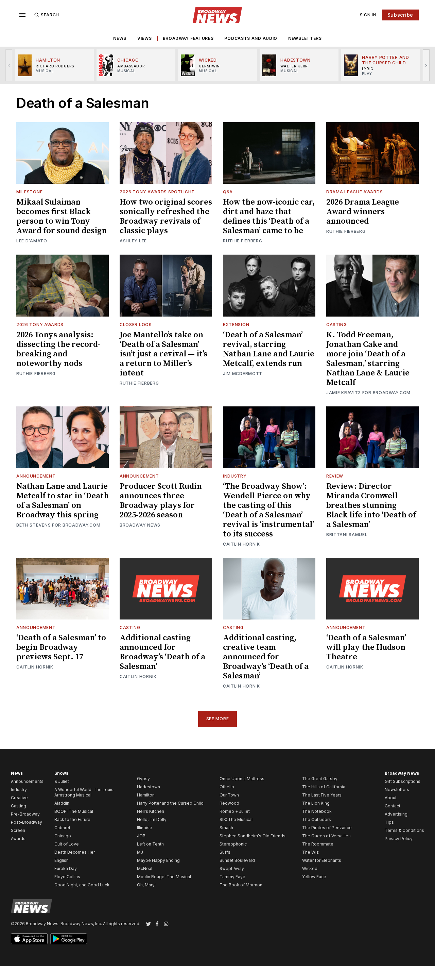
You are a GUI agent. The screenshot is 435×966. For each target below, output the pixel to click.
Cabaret (62, 827)
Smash (226, 827)
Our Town (229, 795)
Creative (19, 797)
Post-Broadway (26, 822)
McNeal (144, 868)
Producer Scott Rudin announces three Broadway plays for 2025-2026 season (161, 500)
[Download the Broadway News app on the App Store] (29, 938)
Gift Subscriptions (402, 781)
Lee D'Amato (31, 240)
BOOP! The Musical (73, 811)
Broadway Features (188, 38)
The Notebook (317, 811)
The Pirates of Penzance (327, 827)
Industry (235, 476)
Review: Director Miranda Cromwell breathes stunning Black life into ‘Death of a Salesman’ (371, 505)
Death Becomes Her (74, 852)
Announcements (27, 781)
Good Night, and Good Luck (81, 884)
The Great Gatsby (319, 778)
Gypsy (143, 778)
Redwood (229, 803)
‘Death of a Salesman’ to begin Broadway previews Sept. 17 (61, 647)
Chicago (62, 835)
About (391, 797)
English (61, 860)
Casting (336, 324)
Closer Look (136, 324)
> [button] (426, 65)
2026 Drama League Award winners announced (362, 211)
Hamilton (146, 795)
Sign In (368, 14)
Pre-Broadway (25, 814)
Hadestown (148, 786)
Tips (389, 822)
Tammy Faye (232, 876)
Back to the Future (72, 819)
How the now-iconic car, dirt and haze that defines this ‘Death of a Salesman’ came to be (269, 216)
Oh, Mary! (146, 884)
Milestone (29, 191)
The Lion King (316, 803)
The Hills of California (323, 786)
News (119, 38)
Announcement (35, 476)
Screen (18, 830)
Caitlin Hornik (241, 544)
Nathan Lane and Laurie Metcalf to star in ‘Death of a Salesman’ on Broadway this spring (62, 500)
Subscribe (400, 15)
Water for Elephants (321, 860)
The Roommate (317, 844)
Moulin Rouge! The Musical (164, 876)
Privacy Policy (399, 838)
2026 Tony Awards (40, 324)
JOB (141, 835)
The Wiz (310, 852)
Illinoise (144, 827)
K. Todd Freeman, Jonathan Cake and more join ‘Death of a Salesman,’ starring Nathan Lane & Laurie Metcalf (368, 359)
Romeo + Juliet (235, 811)
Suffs (225, 852)
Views (144, 38)
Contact (392, 805)
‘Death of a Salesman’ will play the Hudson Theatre (366, 647)
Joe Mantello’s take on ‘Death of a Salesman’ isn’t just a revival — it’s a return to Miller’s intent (163, 354)
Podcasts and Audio (250, 38)
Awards (18, 838)
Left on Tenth (150, 844)
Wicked (309, 868)
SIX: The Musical (236, 819)
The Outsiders (316, 819)
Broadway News (140, 525)
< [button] (9, 65)
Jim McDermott (242, 373)
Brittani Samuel (347, 534)
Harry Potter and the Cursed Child (170, 803)
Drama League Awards (354, 191)
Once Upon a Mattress (242, 778)
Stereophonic (233, 844)
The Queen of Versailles (326, 835)
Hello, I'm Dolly (152, 819)
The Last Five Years (322, 795)
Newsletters (305, 38)
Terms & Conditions (404, 830)
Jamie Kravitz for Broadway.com (368, 392)
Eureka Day (65, 868)
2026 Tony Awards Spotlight (157, 191)
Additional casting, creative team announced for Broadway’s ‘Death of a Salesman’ (266, 657)
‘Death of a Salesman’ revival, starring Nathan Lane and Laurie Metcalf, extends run (268, 349)
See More (217, 718)
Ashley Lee (133, 240)
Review (334, 476)
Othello (227, 786)
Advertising (396, 814)
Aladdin (61, 803)
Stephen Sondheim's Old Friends (252, 835)
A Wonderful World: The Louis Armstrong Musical (84, 792)
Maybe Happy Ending (158, 860)
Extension (236, 324)
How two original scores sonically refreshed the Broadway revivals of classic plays (166, 216)
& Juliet (61, 781)
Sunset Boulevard (237, 860)
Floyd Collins (67, 876)
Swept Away (232, 868)
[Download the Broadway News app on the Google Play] (68, 938)
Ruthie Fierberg (242, 240)
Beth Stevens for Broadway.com (58, 525)
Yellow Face (314, 876)
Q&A (228, 191)
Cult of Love (66, 844)
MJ (140, 852)
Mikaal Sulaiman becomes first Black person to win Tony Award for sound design (61, 216)
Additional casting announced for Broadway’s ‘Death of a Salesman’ (162, 652)
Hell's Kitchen (150, 811)
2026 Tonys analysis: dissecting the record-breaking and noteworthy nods (58, 349)
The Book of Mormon (241, 884)
